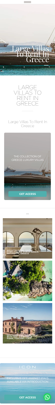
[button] (47, 397)
